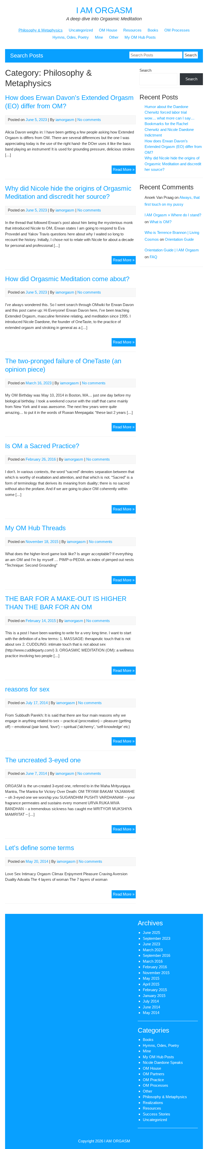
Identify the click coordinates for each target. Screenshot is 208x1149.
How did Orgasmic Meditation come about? (67, 279)
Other (113, 37)
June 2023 (151, 944)
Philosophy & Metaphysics (41, 30)
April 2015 (151, 984)
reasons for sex (27, 689)
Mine (99, 37)
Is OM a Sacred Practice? (42, 446)
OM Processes (177, 30)
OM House (108, 30)
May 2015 (151, 978)
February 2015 (155, 990)
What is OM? (160, 222)
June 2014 (151, 1007)
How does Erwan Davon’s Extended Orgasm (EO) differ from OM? (173, 147)
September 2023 (156, 938)
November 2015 (156, 973)
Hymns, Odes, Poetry (71, 37)
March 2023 (153, 950)
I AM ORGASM (104, 10)
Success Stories (156, 1114)
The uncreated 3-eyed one (43, 760)
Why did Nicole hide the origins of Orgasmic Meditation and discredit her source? (173, 164)
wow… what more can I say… (170, 118)
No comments (89, 119)
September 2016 (156, 955)
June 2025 (151, 932)
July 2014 (151, 1001)
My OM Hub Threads (35, 528)
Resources (132, 30)
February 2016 (155, 967)
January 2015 (154, 995)
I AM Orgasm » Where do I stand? (173, 215)
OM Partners (153, 1074)
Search (145, 70)
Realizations (153, 1102)
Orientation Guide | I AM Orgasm (172, 250)
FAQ (153, 257)
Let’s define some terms (39, 848)
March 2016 (153, 961)
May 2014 (151, 1012)
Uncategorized (81, 30)
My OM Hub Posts (140, 37)
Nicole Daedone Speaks (163, 1062)
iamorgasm (65, 119)
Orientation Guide (179, 239)
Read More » (124, 170)
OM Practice (153, 1080)
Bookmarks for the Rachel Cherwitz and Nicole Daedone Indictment (169, 129)
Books (153, 30)
